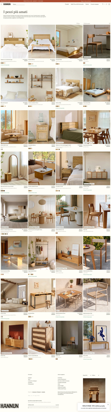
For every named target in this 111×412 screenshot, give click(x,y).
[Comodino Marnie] (41, 127)
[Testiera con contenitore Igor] (14, 41)
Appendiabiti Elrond (32, 270)
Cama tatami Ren (86, 102)
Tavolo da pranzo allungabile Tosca (35, 229)
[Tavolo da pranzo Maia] (14, 253)
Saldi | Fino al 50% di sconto (77, 4)
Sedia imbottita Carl (60, 229)
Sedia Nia (85, 229)
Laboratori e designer (32, 380)
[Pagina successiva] (55, 365)
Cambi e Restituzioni (62, 379)
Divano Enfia (3, 313)
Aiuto (59, 384)
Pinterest (39, 392)
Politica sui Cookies (62, 387)
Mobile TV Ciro (59, 270)
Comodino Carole (59, 186)
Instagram (34, 392)
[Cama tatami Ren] (96, 85)
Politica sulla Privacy (62, 388)
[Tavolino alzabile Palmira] (41, 168)
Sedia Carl (58, 355)
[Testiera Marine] (41, 41)
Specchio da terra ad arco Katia (7, 186)
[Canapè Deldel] (69, 41)
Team (29, 379)
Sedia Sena (85, 59)
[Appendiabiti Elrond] (41, 253)
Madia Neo (3, 355)
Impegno (30, 377)
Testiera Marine (31, 59)
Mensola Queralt (4, 102)
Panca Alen (85, 355)
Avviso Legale (60, 385)
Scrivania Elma (31, 313)
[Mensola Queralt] (14, 85)
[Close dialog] (108, 404)
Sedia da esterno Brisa (87, 270)
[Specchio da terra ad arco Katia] (14, 168)
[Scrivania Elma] (41, 295)
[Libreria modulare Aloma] (41, 85)
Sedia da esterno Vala (87, 313)
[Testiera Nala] (69, 85)
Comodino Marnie (32, 145)
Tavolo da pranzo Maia (5, 270)
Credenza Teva (86, 186)
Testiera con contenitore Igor (6, 59)
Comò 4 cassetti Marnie (33, 355)
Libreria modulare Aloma (33, 102)
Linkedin (43, 392)
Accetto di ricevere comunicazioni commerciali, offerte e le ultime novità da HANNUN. (44, 407)
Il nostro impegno (95, 4)
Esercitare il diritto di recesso (63, 380)
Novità (87, 4)
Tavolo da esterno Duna (60, 313)
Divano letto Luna (4, 145)
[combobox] (87, 375)
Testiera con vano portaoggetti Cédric (63, 145)
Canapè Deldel (59, 59)
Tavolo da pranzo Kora (87, 145)
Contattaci (60, 377)
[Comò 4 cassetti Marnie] (41, 337)
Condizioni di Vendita (62, 382)
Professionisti (31, 384)
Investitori (30, 382)
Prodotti (67, 4)
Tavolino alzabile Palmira (33, 186)
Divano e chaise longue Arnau (7, 229)
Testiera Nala (58, 102)
